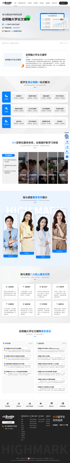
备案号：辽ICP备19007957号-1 (22, 458)
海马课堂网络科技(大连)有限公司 (24, 460)
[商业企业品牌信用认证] (29, 458)
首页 (15, 3)
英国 (22, 419)
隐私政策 (48, 425)
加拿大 (22, 425)
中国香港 (23, 433)
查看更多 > (31, 343)
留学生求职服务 (41, 419)
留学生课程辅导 (33, 419)
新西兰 (22, 429)
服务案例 (48, 3)
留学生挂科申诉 (33, 421)
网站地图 (48, 419)
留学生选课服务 (33, 427)
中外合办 (23, 437)
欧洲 (22, 439)
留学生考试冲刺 (33, 425)
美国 (22, 421)
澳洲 (22, 423)
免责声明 (48, 423)
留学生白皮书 (41, 421)
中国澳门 (23, 435)
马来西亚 (23, 431)
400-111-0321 (9, 428)
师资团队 (42, 3)
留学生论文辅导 (33, 423)
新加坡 (22, 427)
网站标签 (48, 421)
